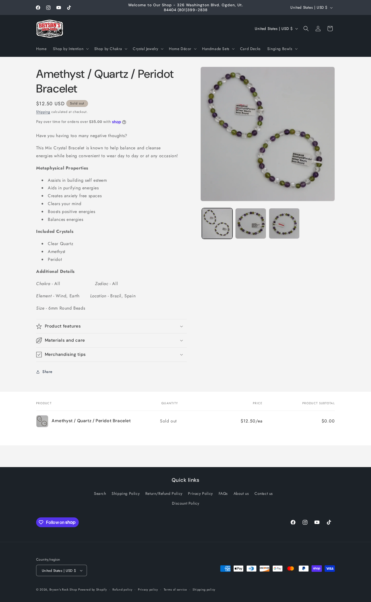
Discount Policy (185, 503)
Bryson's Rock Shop (63, 589)
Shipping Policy (126, 493)
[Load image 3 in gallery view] (284, 223)
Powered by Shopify (92, 589)
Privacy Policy (200, 493)
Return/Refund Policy (164, 493)
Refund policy (122, 589)
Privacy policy (148, 589)
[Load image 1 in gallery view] (217, 223)
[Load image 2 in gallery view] (250, 223)
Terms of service (175, 589)
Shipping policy (204, 589)
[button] (70, 48)
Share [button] (47, 371)
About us (241, 493)
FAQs (223, 493)
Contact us (263, 493)
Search (100, 493)
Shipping (43, 111)
